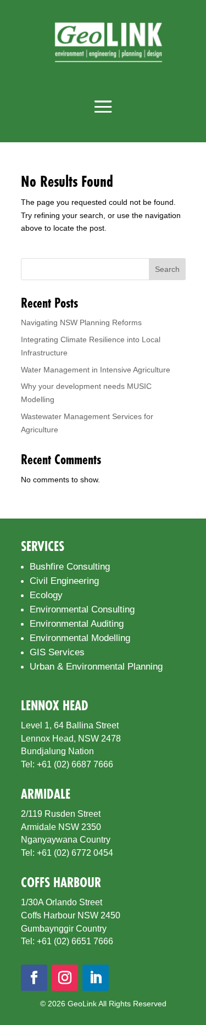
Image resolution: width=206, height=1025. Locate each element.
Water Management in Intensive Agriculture (95, 369)
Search (167, 269)
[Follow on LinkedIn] (95, 978)
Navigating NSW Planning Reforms (81, 322)
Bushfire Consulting (70, 566)
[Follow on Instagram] (65, 978)
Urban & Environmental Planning (96, 666)
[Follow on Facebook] (34, 978)
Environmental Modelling (80, 638)
